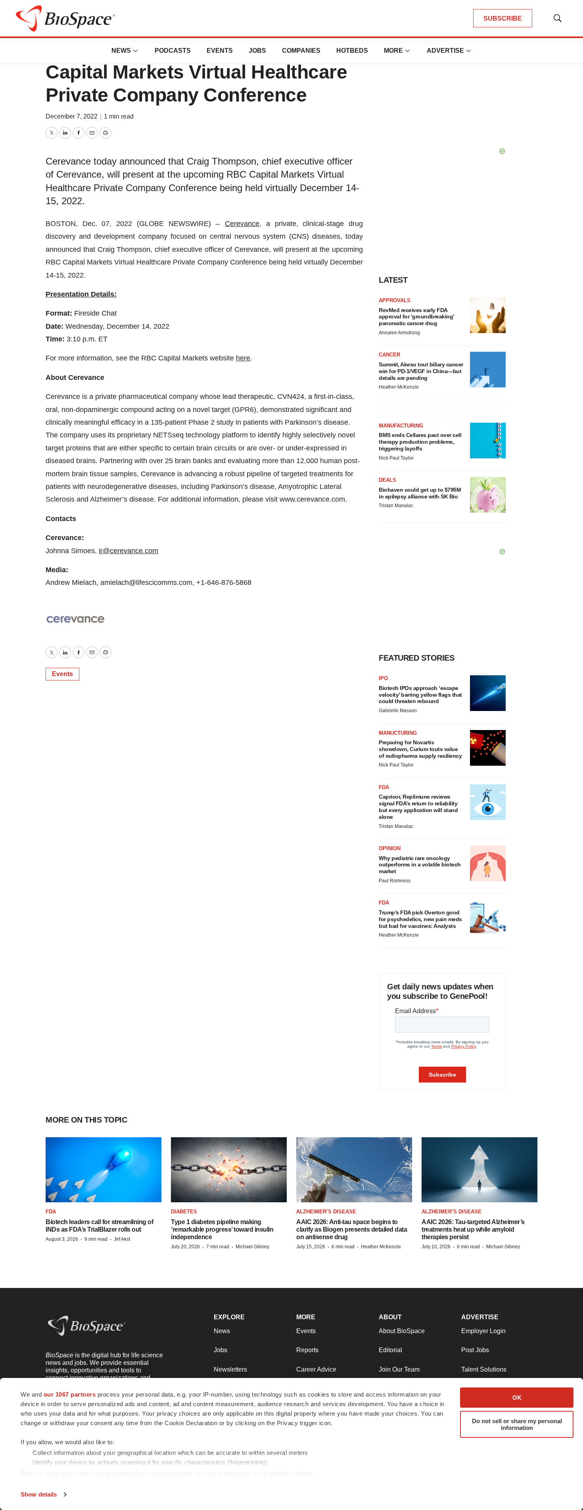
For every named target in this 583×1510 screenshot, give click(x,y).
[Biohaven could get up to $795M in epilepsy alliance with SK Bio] (488, 495)
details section (291, 1473)
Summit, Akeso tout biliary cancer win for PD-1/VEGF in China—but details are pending (421, 371)
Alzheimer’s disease (326, 1212)
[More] (135, 51)
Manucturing (398, 733)
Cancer (389, 355)
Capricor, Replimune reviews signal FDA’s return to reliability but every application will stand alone (418, 806)
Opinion (390, 848)
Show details (39, 1494)
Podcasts (173, 50)
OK (517, 1397)
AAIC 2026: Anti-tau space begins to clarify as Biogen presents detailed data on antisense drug (351, 1229)
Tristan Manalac (396, 505)
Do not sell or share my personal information (517, 1424)
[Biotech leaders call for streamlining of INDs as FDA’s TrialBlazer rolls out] (103, 1169)
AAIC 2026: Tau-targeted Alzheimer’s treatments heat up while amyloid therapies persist (473, 1229)
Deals (387, 480)
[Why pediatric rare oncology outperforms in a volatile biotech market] (488, 863)
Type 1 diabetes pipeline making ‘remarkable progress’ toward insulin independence (222, 1229)
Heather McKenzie (399, 387)
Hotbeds (352, 50)
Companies (301, 50)
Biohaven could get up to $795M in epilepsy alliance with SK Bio (420, 493)
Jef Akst (122, 1239)
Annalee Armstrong (399, 332)
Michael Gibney (252, 1246)
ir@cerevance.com (128, 551)
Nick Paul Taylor (396, 458)
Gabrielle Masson (398, 710)
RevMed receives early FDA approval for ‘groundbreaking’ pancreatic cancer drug (416, 317)
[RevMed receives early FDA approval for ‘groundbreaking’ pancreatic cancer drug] (488, 315)
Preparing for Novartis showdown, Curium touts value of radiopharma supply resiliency (420, 749)
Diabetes (184, 1212)
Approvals (394, 300)
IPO (383, 678)
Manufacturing (401, 426)
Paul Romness (394, 880)
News (121, 50)
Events (220, 50)
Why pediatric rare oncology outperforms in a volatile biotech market (420, 865)
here (243, 358)
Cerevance (242, 224)
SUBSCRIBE (502, 18)
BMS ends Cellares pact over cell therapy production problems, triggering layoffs (420, 442)
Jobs (257, 50)
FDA (384, 787)
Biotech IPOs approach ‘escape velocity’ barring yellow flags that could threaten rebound (420, 695)
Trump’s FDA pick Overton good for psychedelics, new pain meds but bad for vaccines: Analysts (420, 919)
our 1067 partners (70, 1394)
